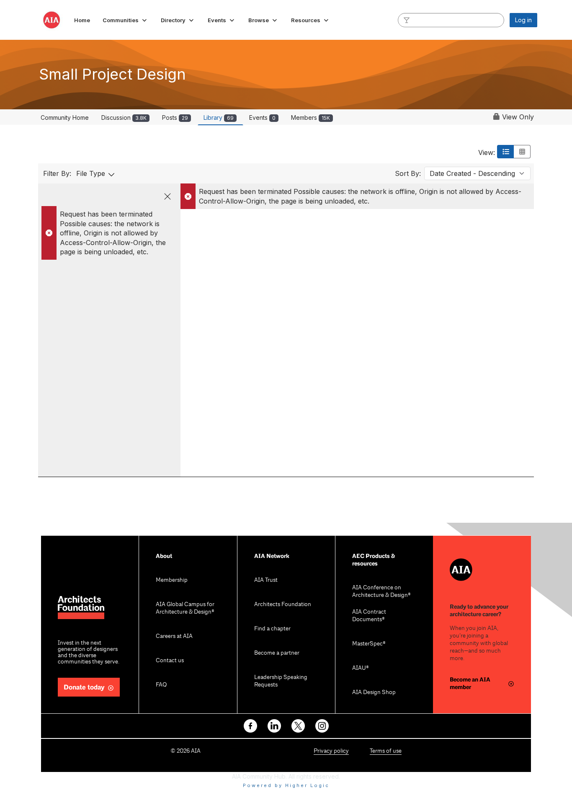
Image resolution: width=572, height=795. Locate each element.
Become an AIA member (470, 683)
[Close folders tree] (167, 196)
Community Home (65, 117)
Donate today (84, 688)
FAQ (161, 685)
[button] (125, 20)
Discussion (124, 117)
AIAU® (360, 668)
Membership (172, 580)
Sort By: (408, 173)
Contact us (170, 661)
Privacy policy (331, 751)
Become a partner (276, 653)
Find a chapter (272, 629)
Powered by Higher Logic (286, 785)
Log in (523, 19)
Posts (175, 117)
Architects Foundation (282, 604)
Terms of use (386, 751)
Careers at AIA (174, 636)
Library (219, 117)
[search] (406, 19)
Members (310, 117)
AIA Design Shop (374, 692)
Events (262, 117)
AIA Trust (266, 580)
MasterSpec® (369, 644)
